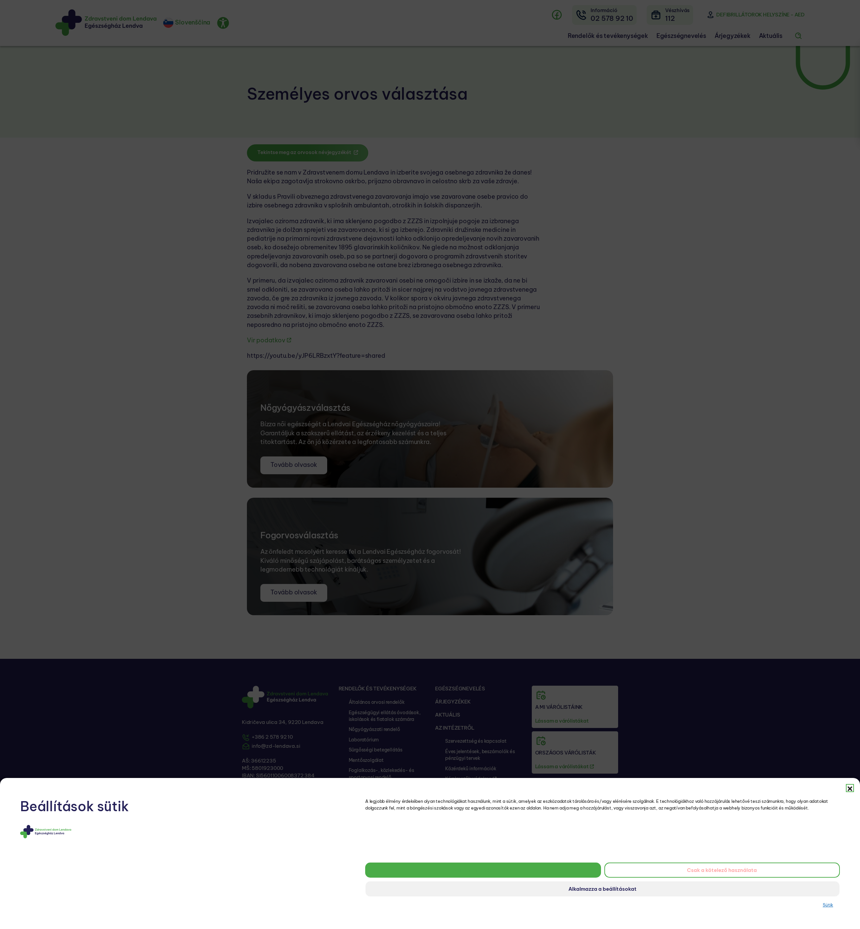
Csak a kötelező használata (722, 870)
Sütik (828, 905)
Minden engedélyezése (483, 870)
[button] (850, 788)
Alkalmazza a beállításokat (602, 889)
